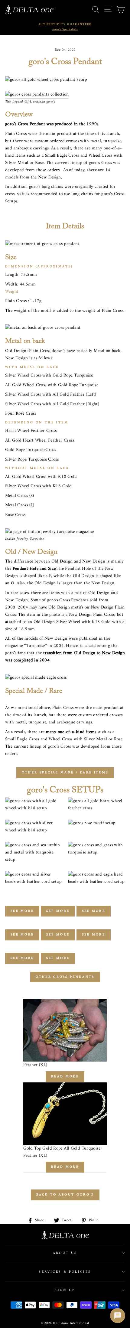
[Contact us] (117, 1315)
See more (22, 911)
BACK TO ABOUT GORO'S (65, 1195)
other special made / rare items (65, 772)
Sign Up (65, 1290)
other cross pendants (65, 977)
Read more (65, 1076)
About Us (65, 1253)
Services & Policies (65, 1272)
